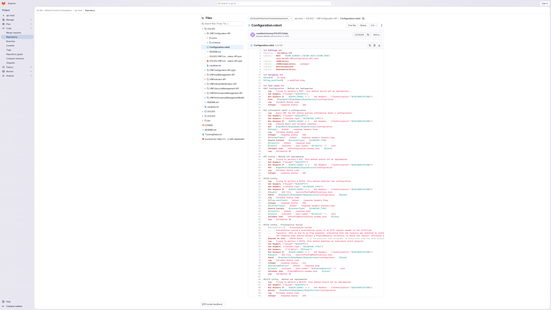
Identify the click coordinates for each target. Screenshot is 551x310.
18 (259, 96)
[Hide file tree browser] (202, 18)
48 (259, 178)
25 (259, 116)
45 (259, 170)
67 (259, 230)
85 (259, 279)
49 (259, 181)
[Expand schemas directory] (207, 42)
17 (259, 94)
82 (259, 271)
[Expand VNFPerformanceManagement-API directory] (205, 93)
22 (259, 107)
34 (259, 140)
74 (259, 249)
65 (259, 225)
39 (259, 154)
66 (259, 227)
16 (259, 91)
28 (259, 124)
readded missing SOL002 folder (272, 33)
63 (259, 219)
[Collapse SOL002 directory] (202, 29)
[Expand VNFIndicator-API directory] (205, 79)
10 (259, 75)
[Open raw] (374, 45)
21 (259, 105)
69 (259, 236)
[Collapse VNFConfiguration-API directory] (205, 33)
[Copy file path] (363, 18)
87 (259, 285)
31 (259, 132)
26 (259, 118)
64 (259, 222)
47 (259, 176)
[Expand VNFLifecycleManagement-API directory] (205, 88)
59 (259, 208)
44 (259, 167)
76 (259, 255)
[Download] (379, 45)
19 (259, 99)
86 (259, 282)
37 (259, 148)
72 (259, 244)
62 (259, 216)
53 (259, 192)
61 (259, 214)
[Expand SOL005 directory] (202, 116)
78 (259, 260)
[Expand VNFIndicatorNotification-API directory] (205, 84)
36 (259, 146)
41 (259, 159)
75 (259, 252)
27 (259, 121)
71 (259, 241)
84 (259, 276)
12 (259, 80)
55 (259, 197)
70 (259, 238)
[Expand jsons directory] (207, 38)
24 (259, 113)
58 (259, 206)
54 (259, 195)
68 (259, 233)
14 (259, 86)
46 (259, 173)
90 (259, 293)
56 (259, 200)
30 (259, 129)
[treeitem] (222, 29)
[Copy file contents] (369, 45)
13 (259, 83)
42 (259, 162)
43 (259, 165)
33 (259, 137)
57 (259, 203)
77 (259, 257)
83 (259, 274)
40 (259, 156)
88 (259, 287)
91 (259, 295)
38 (259, 151)
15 (259, 88)
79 (259, 263)
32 (259, 135)
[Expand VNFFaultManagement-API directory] (205, 74)
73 (259, 246)
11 (259, 77)
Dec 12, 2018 (283, 36)
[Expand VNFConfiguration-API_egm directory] (205, 70)
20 (259, 102)
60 (259, 211)
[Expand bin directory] (202, 120)
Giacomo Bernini (263, 36)
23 (259, 110)
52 (259, 189)
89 (259, 290)
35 (259, 143)
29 (259, 126)
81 (259, 268)
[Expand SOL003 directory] (202, 111)
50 (259, 184)
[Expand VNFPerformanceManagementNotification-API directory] (205, 97)
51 (259, 186)
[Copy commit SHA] (368, 34)
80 (259, 266)
